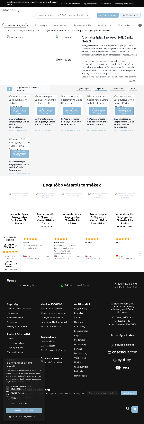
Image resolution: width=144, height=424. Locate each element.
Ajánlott (100, 89)
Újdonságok (83, 89)
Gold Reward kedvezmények (54, 322)
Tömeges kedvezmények (52, 317)
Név (133, 89)
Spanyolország (81, 367)
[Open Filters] (9, 89)
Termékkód (117, 89)
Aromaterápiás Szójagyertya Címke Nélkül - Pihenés (19, 219)
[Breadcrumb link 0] (9, 31)
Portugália (78, 371)
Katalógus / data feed (17, 326)
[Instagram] (128, 409)
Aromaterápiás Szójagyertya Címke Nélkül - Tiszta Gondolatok (45, 220)
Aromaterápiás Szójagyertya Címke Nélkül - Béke (72, 219)
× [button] (42, 361)
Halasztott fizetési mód (51, 326)
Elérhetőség (12, 313)
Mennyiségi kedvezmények (124, 4)
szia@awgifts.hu (28, 285)
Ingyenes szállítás (91, 4)
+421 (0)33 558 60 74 (126, 283)
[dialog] (24, 389)
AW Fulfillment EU (15, 352)
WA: (77, 285)
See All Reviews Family (9, 264)
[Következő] (140, 253)
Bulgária (78, 335)
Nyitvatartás (12, 322)
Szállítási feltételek (15, 317)
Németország (80, 376)
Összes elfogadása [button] (23, 410)
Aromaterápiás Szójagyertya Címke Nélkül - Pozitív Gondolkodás (125, 220)
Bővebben (133, 81)
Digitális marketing (15, 343)
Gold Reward (106, 4)
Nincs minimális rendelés (70, 4)
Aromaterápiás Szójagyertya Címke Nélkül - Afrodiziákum (98, 219)
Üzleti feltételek (48, 341)
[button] (24, 416)
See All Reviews (10, 270)
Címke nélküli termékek (51, 362)
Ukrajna (77, 362)
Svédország (79, 340)
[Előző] (20, 253)
